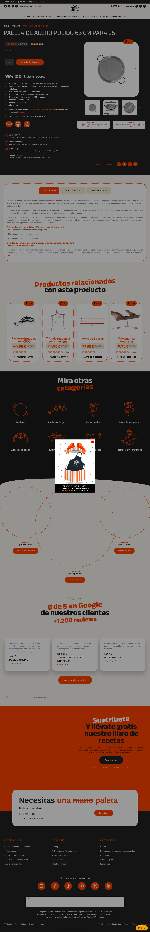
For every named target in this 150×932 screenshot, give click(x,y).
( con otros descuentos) (75, 490)
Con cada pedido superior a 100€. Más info (75, 488)
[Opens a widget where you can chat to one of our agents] (142, 928)
